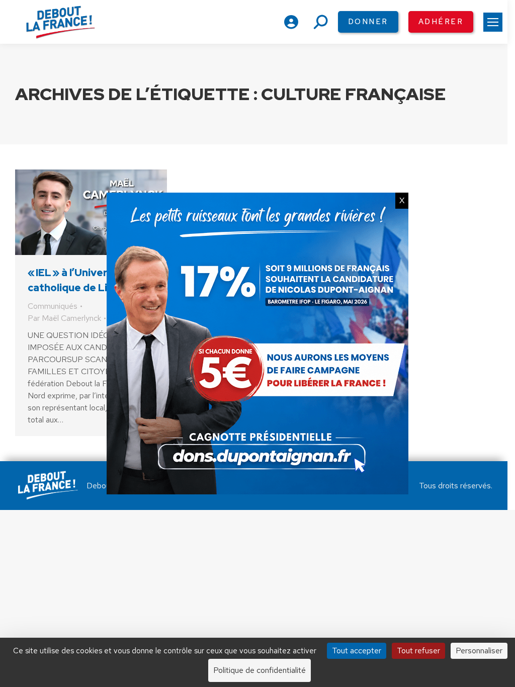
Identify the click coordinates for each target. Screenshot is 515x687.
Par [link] (64, 318)
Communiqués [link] (52, 306)
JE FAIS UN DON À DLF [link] (257, 626)
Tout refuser (418, 650)
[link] (492, 22)
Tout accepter (356, 650)
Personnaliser (479, 650)
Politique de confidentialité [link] (259, 670)
